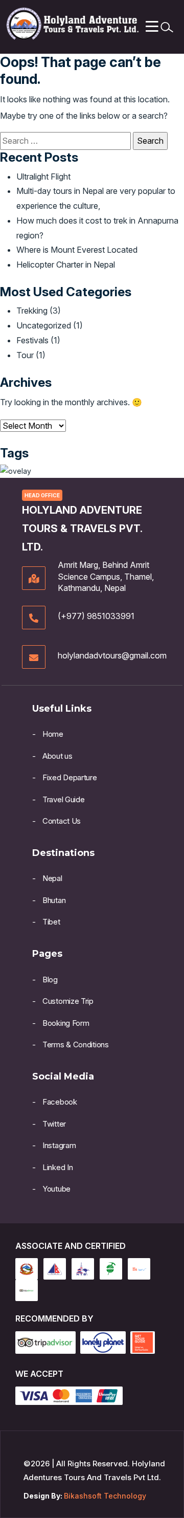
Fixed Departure (69, 777)
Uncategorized (43, 325)
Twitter (54, 1124)
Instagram (59, 1145)
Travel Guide (63, 799)
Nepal (52, 878)
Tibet (51, 922)
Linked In (57, 1167)
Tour (25, 355)
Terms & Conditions (75, 1044)
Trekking (32, 310)
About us (57, 756)
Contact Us (61, 821)
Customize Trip (68, 1001)
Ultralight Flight (43, 176)
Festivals (32, 340)
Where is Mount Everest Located (76, 250)
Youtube (56, 1189)
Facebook (59, 1102)
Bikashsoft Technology (105, 1495)
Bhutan (53, 900)
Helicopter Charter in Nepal (65, 264)
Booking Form (65, 1023)
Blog (50, 979)
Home (52, 734)
